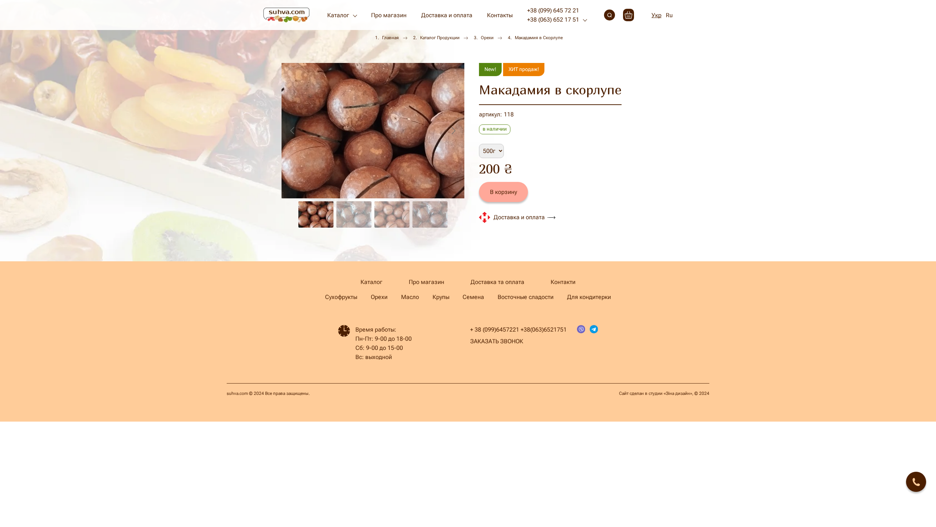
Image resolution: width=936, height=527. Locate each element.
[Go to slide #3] (392, 214)
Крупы (441, 297)
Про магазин (389, 15)
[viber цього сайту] (581, 329)
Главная (390, 37)
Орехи (487, 37)
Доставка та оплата (497, 282)
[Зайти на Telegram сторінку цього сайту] (594, 329)
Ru (669, 15)
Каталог (338, 15)
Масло (410, 297)
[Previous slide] (293, 130)
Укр (656, 15)
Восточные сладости (526, 297)
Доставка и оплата (446, 15)
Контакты (500, 15)
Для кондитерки (589, 297)
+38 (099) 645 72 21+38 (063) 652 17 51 (553, 15)
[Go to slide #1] (315, 214)
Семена (473, 297)
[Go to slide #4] (430, 214)
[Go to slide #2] (353, 214)
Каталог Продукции (440, 37)
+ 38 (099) (483, 329)
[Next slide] (453, 130)
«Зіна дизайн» (678, 393)
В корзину (503, 191)
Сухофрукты (341, 297)
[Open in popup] (916, 482)
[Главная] (286, 15)
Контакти (563, 282)
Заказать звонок (496, 341)
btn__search (609, 15)
